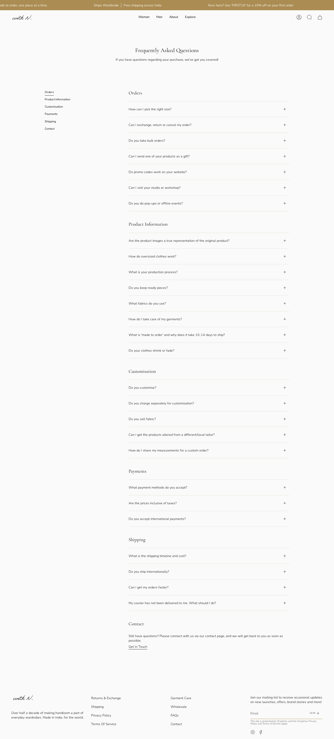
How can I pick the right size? (150, 109)
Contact (50, 129)
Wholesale (179, 706)
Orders (49, 92)
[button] (144, 17)
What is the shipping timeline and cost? (157, 556)
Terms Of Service (103, 724)
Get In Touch (138, 646)
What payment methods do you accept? (158, 487)
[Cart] (320, 17)
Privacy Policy (101, 715)
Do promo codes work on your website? (158, 172)
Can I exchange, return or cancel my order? (160, 125)
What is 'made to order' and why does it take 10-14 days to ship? (177, 335)
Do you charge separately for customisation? (161, 403)
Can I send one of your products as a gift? (159, 156)
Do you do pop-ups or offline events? (156, 203)
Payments (51, 114)
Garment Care (181, 698)
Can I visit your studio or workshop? (154, 187)
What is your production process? (153, 272)
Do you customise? (142, 387)
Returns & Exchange (106, 698)
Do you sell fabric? (142, 419)
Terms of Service (271, 723)
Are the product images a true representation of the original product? (179, 240)
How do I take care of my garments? (155, 319)
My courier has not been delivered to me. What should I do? (172, 603)
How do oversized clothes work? (152, 256)
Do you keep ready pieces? (148, 287)
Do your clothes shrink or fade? (151, 350)
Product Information (57, 99)
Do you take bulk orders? (147, 140)
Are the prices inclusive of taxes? (153, 503)
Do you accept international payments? (157, 519)
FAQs (175, 715)
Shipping (50, 121)
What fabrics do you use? (147, 303)
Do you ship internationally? (149, 571)
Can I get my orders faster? (148, 587)
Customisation (54, 107)
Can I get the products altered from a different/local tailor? (171, 434)
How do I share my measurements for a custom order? (168, 450)
